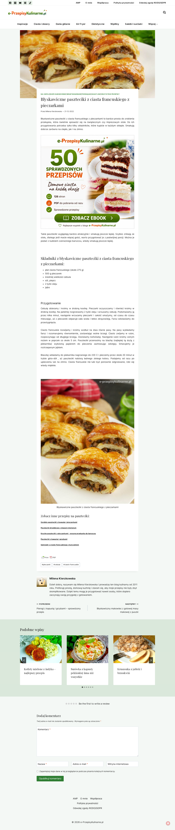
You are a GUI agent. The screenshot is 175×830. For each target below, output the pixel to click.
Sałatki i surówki (133, 24)
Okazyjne (96, 94)
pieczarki (46, 565)
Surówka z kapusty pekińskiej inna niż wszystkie (82, 672)
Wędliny (114, 24)
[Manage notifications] (168, 823)
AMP (78, 3)
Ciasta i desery (42, 24)
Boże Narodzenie (58, 94)
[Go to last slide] (24, 660)
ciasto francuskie (71, 565)
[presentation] (41, 649)
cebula (57, 565)
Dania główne (63, 24)
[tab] (82, 687)
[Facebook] (10, 3)
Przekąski (86, 94)
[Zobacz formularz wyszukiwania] (164, 12)
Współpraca (103, 3)
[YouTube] (20, 3)
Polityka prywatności (124, 3)
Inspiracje (22, 24)
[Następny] (151, 660)
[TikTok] (30, 3)
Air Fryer (80, 24)
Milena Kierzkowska (54, 111)
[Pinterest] (25, 3)
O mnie (88, 3)
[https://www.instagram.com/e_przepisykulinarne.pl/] (15, 3)
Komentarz (44, 729)
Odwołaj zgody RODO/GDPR (152, 3)
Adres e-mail (80, 764)
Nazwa (42, 764)
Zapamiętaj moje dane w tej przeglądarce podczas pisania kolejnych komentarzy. (77, 771)
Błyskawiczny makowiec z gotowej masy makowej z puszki (117, 608)
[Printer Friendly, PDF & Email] (49, 557)
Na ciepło (45, 94)
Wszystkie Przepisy (110, 94)
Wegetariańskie (73, 94)
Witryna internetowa (118, 764)
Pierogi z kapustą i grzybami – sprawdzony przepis (59, 608)
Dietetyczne (98, 24)
